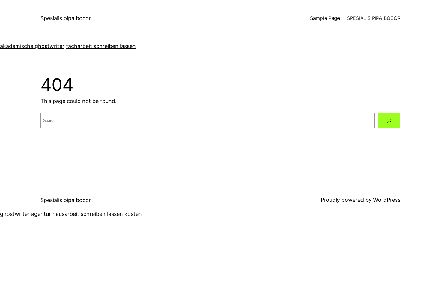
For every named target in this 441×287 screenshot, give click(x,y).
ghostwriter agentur (25, 214)
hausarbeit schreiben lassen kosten (97, 214)
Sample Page (325, 18)
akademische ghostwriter (32, 46)
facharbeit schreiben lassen (101, 46)
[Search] (389, 120)
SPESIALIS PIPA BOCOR (373, 18)
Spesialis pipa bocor (65, 18)
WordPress (386, 200)
